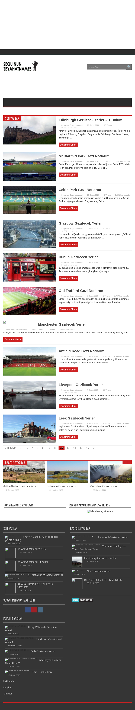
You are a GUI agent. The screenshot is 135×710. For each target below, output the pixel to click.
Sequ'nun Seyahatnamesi (71, 125)
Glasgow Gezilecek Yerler (80, 223)
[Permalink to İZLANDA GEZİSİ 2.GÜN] (10, 557)
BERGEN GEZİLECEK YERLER (103, 579)
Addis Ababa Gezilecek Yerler (20, 486)
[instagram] (128, 52)
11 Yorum (106, 228)
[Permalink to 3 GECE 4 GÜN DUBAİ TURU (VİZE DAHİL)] (13, 535)
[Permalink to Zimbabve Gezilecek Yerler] (111, 482)
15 (81, 448)
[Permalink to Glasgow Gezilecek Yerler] (29, 247)
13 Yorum (108, 125)
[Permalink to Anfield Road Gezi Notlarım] (29, 374)
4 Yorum (106, 423)
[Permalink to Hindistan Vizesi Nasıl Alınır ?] (20, 637)
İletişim (7, 687)
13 (68, 448)
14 (74, 448)
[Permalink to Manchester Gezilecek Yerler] (19, 320)
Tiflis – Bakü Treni (42, 671)
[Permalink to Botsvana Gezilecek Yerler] (67, 482)
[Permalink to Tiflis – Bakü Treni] (17, 670)
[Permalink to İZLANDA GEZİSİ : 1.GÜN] (10, 570)
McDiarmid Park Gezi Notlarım (84, 156)
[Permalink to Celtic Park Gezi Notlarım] (29, 213)
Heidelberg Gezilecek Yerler (100, 558)
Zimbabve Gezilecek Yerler (105, 486)
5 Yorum (106, 356)
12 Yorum (51, 330)
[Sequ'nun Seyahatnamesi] (20, 69)
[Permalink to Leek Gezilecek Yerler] (29, 442)
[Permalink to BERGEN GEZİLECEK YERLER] (77, 588)
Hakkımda (8, 681)
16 (87, 448)
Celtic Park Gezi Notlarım (80, 190)
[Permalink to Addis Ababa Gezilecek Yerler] (24, 482)
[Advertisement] (67, 85)
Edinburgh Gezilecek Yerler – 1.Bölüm (90, 120)
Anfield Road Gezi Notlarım (81, 351)
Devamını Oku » (68, 144)
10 (48, 448)
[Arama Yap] (129, 67)
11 (55, 448)
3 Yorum (107, 195)
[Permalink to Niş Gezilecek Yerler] (78, 569)
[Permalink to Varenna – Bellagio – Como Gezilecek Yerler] (86, 544)
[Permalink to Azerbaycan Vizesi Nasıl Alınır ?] (21, 658)
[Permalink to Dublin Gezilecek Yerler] (29, 280)
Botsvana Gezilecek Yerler (62, 486)
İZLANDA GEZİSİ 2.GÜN (31, 549)
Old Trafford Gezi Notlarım (81, 291)
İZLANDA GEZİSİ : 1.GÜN (32, 562)
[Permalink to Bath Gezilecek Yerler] (17, 649)
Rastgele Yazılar (15, 463)
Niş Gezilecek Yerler (98, 571)
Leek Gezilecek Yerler (77, 418)
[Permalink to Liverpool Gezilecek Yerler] (29, 408)
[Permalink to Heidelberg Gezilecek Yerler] (77, 566)
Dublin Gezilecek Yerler (78, 257)
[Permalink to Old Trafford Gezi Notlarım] (29, 314)
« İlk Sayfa (10, 448)
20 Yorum (107, 262)
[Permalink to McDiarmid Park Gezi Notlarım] (29, 180)
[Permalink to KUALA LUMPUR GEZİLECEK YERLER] (10, 592)
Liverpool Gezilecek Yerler (81, 385)
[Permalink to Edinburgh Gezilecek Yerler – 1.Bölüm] (29, 143)
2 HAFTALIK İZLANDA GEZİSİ (45, 575)
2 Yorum (107, 161)
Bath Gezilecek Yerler (42, 651)
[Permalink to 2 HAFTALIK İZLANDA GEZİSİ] (15, 573)
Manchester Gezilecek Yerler (62, 324)
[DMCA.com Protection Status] (82, 601)
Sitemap (7, 693)
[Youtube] (124, 52)
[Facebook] (120, 52)
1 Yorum (106, 296)
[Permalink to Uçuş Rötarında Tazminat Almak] (15, 625)
